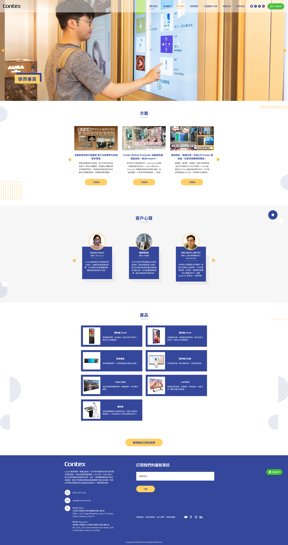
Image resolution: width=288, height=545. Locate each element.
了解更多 (96, 182)
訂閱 (145, 489)
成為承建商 (150, 517)
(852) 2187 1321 (79, 492)
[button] (2, 50)
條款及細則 (170, 517)
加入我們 (160, 517)
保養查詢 (139, 517)
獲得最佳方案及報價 (144, 442)
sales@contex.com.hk (82, 500)
